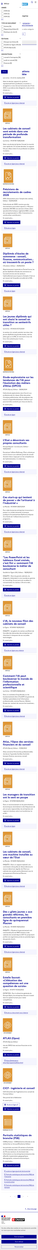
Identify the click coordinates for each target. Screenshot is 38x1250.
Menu (35, 2)
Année (3, 8)
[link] (27, 1196)
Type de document (8, 23)
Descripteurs (6, 54)
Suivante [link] (23, 1196)
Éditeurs (4, 39)
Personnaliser (19, 1247)
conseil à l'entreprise (26, 25)
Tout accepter (19, 1237)
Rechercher (32, 2)
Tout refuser (19, 1242)
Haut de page (32, 1209)
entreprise (26, 23)
